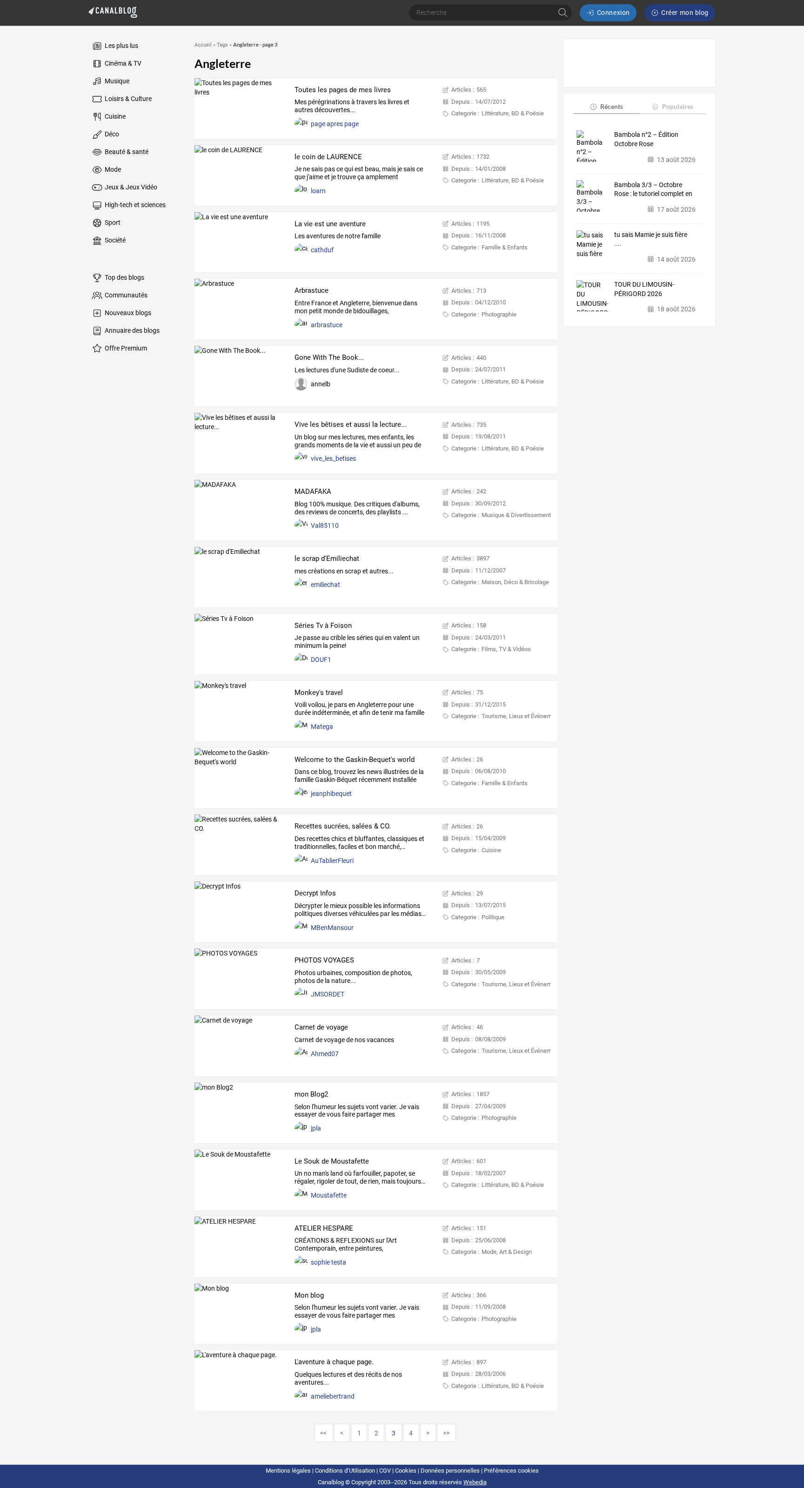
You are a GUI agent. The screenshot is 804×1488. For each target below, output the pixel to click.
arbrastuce (326, 325)
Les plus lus (120, 45)
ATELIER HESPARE (324, 1228)
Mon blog (309, 1295)
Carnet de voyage (321, 1027)
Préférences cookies (511, 1470)
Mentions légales (288, 1470)
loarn (318, 191)
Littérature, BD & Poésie (513, 113)
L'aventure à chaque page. (334, 1362)
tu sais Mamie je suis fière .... (650, 239)
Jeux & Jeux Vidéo (130, 187)
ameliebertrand (333, 1396)
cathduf (322, 250)
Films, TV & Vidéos (506, 649)
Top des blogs (123, 277)
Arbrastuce (311, 290)
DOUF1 (321, 659)
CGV (385, 1470)
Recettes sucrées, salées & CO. (343, 826)
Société (114, 240)
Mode (112, 169)
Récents (611, 106)
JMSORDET (327, 994)
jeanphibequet (331, 793)
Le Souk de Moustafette (332, 1161)
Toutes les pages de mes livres (343, 90)
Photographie (499, 314)
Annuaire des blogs (131, 330)
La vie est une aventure (330, 224)
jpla (316, 1128)
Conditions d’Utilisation (345, 1470)
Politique (493, 917)
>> (446, 1433)
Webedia (475, 1482)
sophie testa (328, 1262)
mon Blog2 (311, 1094)
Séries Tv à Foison (323, 625)
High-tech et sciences (134, 205)
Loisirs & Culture (127, 98)
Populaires (677, 106)
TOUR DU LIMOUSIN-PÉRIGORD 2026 (644, 289)
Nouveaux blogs (127, 312)
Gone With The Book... (329, 357)
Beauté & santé (125, 151)
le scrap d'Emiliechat (327, 558)
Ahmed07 (325, 1053)
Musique (116, 81)
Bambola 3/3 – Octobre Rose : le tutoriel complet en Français (653, 189)
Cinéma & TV (122, 63)
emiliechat (325, 584)
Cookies (405, 1470)
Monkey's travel (319, 692)
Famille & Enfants (505, 247)
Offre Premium (125, 348)
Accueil (203, 45)
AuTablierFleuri (332, 860)
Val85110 (325, 525)
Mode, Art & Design (507, 1251)
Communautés (125, 295)
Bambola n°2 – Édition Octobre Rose (646, 139)
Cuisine (114, 116)
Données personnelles (450, 1470)
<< (323, 1433)
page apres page (335, 124)
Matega (322, 726)
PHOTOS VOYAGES (324, 960)
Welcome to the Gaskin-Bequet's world (355, 759)
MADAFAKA (313, 491)
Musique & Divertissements (518, 515)
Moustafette (329, 1195)
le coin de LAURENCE (328, 157)
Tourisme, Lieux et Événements (522, 716)
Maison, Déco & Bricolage (515, 582)
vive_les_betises (333, 458)
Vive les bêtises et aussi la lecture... (351, 424)
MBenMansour (332, 927)
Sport (112, 222)
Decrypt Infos (315, 893)
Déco (111, 134)
